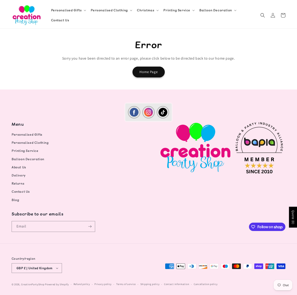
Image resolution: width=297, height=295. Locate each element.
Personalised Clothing (30, 142)
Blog (15, 199)
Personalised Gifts (27, 134)
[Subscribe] (90, 226)
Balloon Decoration (28, 159)
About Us (19, 167)
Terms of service (126, 284)
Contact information (176, 284)
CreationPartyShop (33, 284)
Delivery (19, 175)
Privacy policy (103, 284)
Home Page (148, 72)
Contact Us (21, 191)
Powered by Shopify (57, 284)
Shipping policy (150, 284)
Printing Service (25, 150)
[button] (68, 10)
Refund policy (82, 284)
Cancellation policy (205, 284)
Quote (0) (293, 217)
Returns (18, 183)
